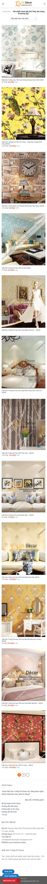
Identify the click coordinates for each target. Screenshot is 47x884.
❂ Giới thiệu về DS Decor (11, 803)
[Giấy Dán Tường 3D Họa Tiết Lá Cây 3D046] (23, 239)
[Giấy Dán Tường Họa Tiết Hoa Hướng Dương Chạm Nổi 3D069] (23, 51)
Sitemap (23, 878)
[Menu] (3, 3)
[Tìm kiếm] (44, 4)
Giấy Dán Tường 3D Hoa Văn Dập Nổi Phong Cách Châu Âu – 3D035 (22, 391)
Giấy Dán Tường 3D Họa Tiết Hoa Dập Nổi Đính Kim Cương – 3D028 (22, 640)
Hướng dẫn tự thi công (10, 809)
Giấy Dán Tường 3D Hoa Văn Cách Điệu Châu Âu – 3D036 (21, 330)
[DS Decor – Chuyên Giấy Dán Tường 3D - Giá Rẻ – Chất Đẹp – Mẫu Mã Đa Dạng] (23, 3)
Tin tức (4, 815)
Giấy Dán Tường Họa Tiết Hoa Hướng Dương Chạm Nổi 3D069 (23, 80)
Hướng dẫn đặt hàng (10, 806)
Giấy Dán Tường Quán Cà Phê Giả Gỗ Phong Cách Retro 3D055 (23, 206)
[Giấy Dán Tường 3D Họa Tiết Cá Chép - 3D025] (23, 736)
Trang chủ (6, 11)
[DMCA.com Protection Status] (14, 842)
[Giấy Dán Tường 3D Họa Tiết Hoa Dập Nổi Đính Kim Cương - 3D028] (23, 610)
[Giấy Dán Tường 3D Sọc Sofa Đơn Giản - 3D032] (23, 486)
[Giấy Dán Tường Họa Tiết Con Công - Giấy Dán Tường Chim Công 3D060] (23, 113)
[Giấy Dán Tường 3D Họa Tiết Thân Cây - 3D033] (23, 424)
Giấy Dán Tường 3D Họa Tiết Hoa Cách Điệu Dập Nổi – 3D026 (22, 703)
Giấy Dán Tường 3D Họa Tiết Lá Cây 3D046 (16, 268)
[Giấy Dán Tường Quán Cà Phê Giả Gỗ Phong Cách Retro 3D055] (23, 177)
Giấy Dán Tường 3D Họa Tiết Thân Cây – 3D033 (18, 453)
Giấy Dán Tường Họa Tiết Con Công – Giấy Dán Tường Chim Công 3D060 (22, 143)
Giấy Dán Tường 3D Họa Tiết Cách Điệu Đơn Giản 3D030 (20, 577)
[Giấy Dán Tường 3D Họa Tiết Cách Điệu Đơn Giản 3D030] (23, 548)
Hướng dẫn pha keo (9, 812)
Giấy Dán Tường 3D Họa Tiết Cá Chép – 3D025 (17, 765)
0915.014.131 (9, 881)
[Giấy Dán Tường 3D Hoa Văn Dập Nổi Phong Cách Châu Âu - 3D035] (23, 362)
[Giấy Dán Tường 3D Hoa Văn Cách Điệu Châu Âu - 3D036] (23, 301)
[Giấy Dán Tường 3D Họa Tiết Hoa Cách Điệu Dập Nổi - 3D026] (23, 674)
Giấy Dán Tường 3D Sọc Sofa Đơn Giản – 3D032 (18, 515)
